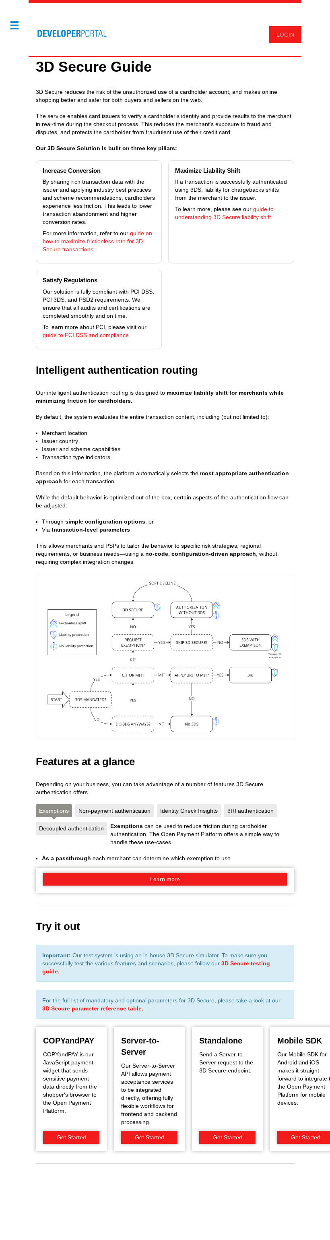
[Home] (68, 29)
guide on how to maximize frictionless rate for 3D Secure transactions (97, 241)
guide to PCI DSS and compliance (86, 335)
